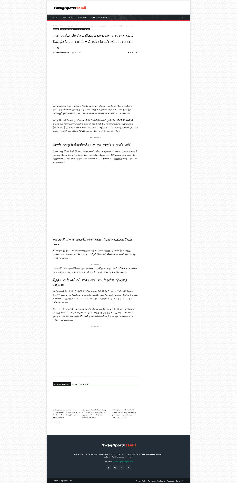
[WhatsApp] (72, 372)
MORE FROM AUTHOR (81, 384)
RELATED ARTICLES (61, 384)
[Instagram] (115, 467)
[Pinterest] (66, 372)
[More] (77, 372)
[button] (181, 17)
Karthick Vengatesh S (62, 52)
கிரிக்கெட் (62, 26)
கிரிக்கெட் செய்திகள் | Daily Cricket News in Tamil (75, 29)
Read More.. (129, 457)
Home (55, 26)
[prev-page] (54, 422)
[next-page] (58, 422)
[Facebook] (55, 372)
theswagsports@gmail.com (123, 462)
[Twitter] (60, 372)
